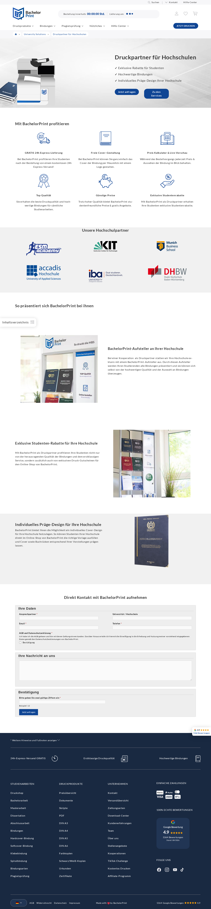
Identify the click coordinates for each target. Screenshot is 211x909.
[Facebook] (158, 869)
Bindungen (46, 25)
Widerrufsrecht (44, 903)
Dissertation (18, 815)
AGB (32, 903)
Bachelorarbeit (19, 800)
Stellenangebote (117, 845)
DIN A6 (63, 845)
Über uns (113, 838)
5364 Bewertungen (173, 837)
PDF (61, 815)
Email (22, 623)
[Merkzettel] (186, 14)
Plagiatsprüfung (71, 25)
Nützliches (96, 25)
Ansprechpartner (28, 614)
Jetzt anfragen (127, 91)
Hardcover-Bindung (22, 838)
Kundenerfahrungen (120, 823)
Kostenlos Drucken (119, 868)
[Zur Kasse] (195, 14)
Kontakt (173, 2)
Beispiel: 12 (24, 706)
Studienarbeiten (22, 783)
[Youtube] (175, 869)
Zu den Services (156, 93)
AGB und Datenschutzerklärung (35, 633)
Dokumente (66, 800)
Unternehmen (118, 783)
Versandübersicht (118, 800)
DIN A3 (63, 823)
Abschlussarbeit (20, 823)
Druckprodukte (22, 25)
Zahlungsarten (116, 807)
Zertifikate (65, 875)
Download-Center (118, 815)
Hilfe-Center (190, 2)
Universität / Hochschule (125, 614)
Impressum (74, 903)
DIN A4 (63, 830)
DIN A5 (63, 838)
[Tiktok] (182, 869)
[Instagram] (167, 869)
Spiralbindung (19, 860)
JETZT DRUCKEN (186, 26)
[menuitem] (17, 903)
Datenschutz (60, 903)
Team (111, 830)
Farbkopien (66, 853)
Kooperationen (117, 853)
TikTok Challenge (118, 860)
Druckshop (17, 792)
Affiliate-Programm (119, 875)
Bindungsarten (19, 868)
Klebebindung (19, 853)
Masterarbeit (18, 807)
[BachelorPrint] (27, 18)
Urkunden (65, 868)
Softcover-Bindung (22, 845)
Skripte (63, 807)
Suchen (155, 2)
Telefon (117, 623)
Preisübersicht (67, 792)
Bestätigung (29, 642)
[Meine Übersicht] (176, 14)
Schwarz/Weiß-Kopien (72, 860)
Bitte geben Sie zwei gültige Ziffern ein (40, 698)
